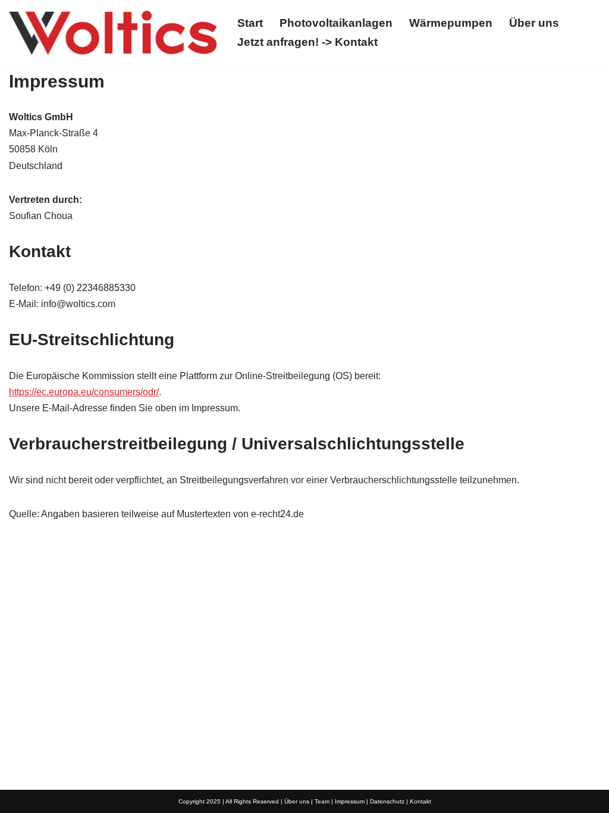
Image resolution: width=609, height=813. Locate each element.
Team (322, 801)
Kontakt (420, 801)
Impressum (350, 801)
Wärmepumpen (450, 23)
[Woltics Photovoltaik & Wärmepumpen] (113, 33)
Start (250, 23)
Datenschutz (387, 801)
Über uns (534, 23)
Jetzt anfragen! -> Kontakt (307, 42)
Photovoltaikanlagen (336, 23)
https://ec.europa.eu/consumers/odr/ (84, 392)
